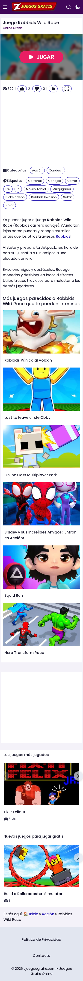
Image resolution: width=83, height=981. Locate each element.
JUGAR (45, 57)
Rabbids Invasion (44, 197)
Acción (37, 170)
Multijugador (62, 189)
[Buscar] (68, 7)
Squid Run (13, 595)
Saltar (67, 197)
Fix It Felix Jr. (15, 812)
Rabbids (63, 236)
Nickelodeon (15, 197)
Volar (10, 205)
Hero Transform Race (24, 652)
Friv (8, 189)
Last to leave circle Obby (27, 417)
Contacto (41, 955)
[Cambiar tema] (78, 7)
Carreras (35, 181)
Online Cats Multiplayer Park (30, 475)
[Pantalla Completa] (67, 88)
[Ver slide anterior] (4, 776)
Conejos (54, 181)
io (18, 189)
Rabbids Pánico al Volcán (28, 360)
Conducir (56, 170)
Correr (72, 181)
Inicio (33, 914)
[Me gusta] (22, 89)
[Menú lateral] (5, 7)
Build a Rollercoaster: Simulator (33, 893)
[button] (53, 88)
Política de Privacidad (41, 939)
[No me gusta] (37, 89)
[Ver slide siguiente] (78, 776)
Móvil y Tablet (36, 189)
